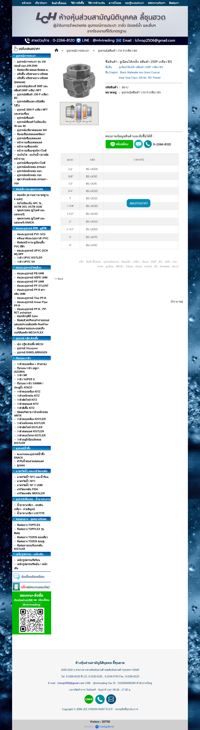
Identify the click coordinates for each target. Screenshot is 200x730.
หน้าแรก (26, 3)
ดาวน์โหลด (115, 3)
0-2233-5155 (95, 676)
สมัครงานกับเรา (156, 3)
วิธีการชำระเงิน (96, 3)
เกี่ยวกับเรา (41, 3)
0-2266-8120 (73, 676)
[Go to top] (177, 301)
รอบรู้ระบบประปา (134, 3)
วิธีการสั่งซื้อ (77, 3)
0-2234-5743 (112, 676)
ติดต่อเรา (174, 3)
